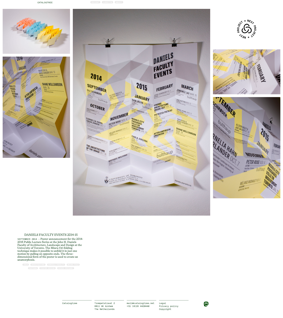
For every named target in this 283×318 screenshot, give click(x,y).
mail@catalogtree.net (140, 303)
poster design (48, 268)
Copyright (165, 309)
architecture (38, 265)
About (119, 2)
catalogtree (45, 2)
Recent (95, 2)
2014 (26, 265)
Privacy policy (168, 306)
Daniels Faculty (56, 265)
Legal (162, 303)
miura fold (73, 265)
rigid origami (65, 268)
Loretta (107, 2)
